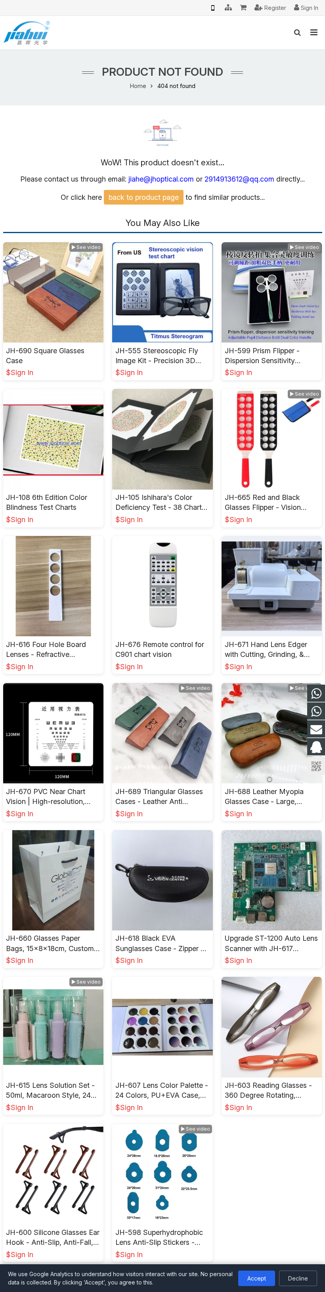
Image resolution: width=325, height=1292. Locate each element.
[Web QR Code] (213, 8)
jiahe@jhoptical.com (161, 179)
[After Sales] (316, 711)
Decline (298, 1278)
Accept (256, 1278)
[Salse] (316, 693)
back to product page (144, 197)
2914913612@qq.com (239, 179)
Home (138, 85)
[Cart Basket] (243, 8)
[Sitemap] (228, 8)
